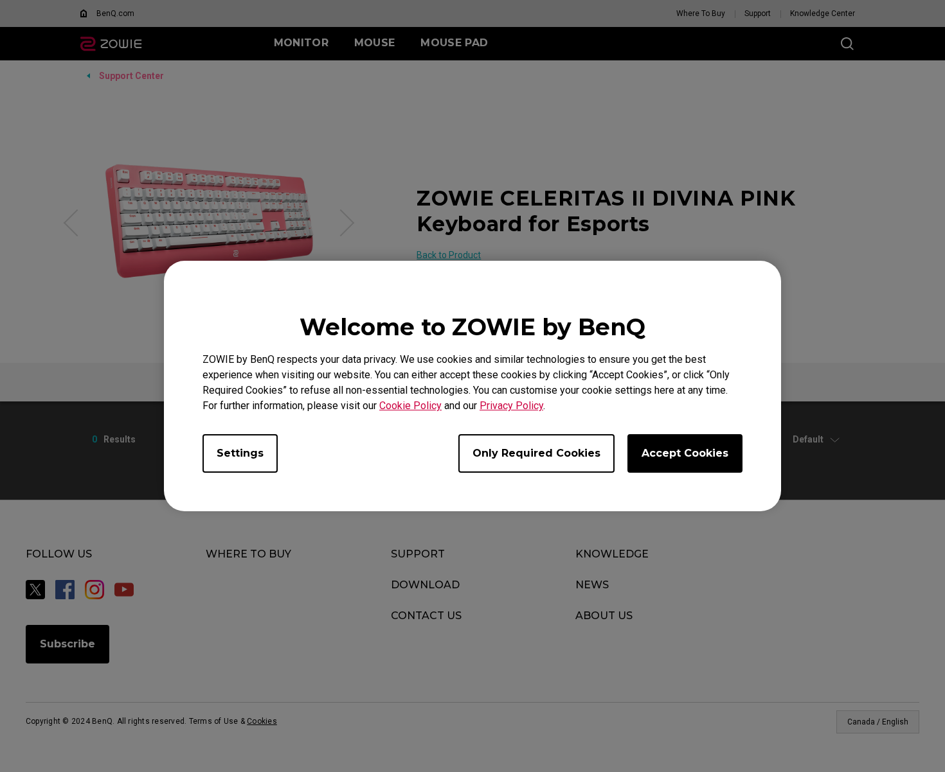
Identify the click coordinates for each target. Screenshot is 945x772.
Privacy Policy (511, 405)
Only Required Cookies (536, 453)
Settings (240, 453)
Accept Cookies (685, 453)
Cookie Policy (410, 405)
